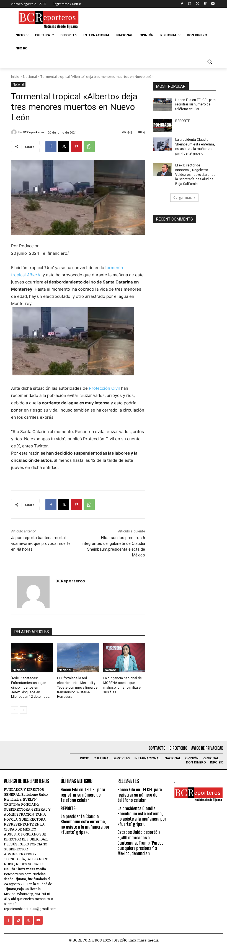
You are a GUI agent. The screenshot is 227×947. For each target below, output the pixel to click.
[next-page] (23, 709)
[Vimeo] (205, 4)
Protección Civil (104, 388)
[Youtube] (213, 4)
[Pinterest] (76, 146)
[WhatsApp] (89, 146)
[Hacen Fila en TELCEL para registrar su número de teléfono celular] (162, 104)
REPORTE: (183, 121)
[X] (197, 4)
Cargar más (182, 197)
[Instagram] (190, 4)
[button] (209, 61)
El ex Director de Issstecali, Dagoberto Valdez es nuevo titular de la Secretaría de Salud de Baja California (195, 174)
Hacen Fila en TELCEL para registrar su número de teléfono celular (195, 104)
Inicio (15, 76)
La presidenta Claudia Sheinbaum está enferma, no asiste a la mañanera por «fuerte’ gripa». (85, 824)
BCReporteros (33, 132)
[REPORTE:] (162, 125)
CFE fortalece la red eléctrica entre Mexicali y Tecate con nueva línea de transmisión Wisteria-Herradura (77, 687)
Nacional (30, 76)
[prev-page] (14, 709)
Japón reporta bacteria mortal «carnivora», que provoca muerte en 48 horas (41, 543)
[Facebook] (182, 4)
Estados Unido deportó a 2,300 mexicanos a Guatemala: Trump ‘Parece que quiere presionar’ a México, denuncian (140, 842)
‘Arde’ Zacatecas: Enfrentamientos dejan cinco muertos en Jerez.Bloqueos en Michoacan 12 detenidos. (30, 687)
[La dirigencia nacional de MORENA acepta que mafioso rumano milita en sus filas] (124, 657)
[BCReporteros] (14, 132)
